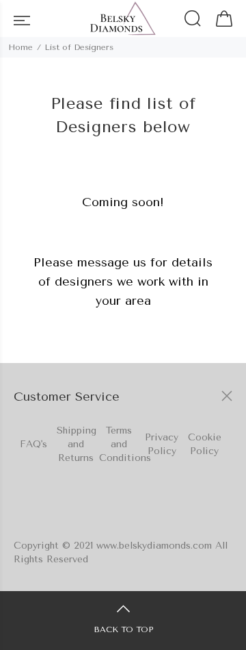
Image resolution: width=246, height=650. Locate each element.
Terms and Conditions (125, 444)
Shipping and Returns (76, 444)
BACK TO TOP (123, 629)
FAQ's (33, 444)
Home (20, 47)
